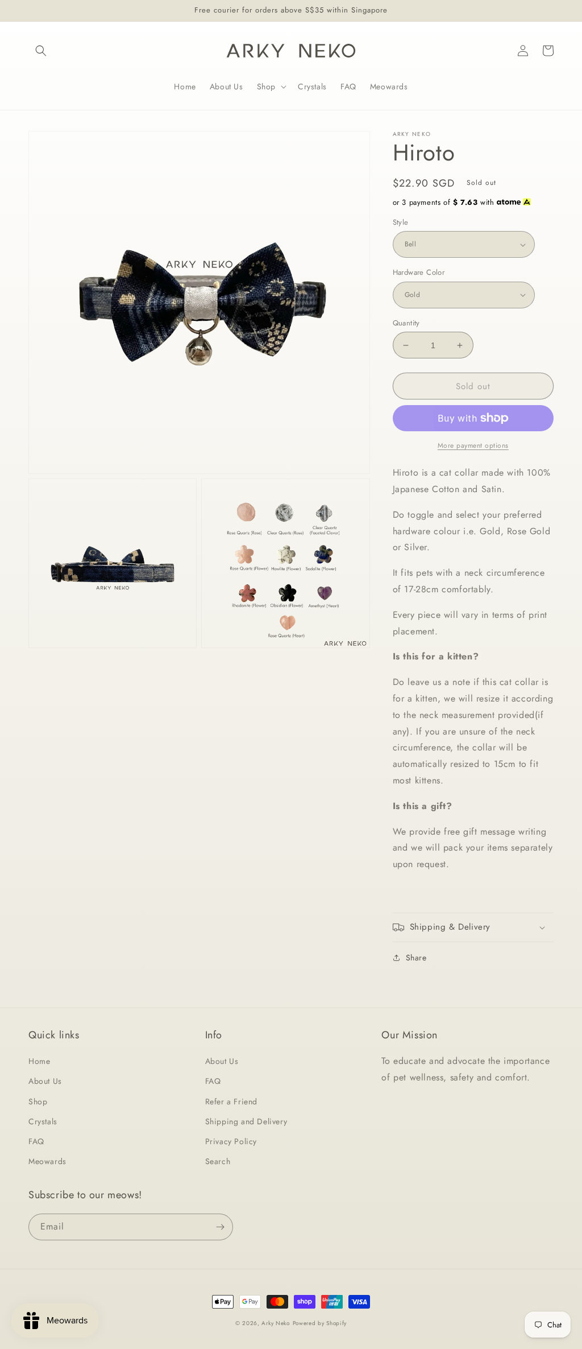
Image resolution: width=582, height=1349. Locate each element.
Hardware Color (419, 272)
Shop (37, 1101)
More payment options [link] (473, 445)
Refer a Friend (231, 1101)
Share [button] (416, 957)
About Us (45, 1081)
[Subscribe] (219, 1227)
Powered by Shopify (320, 1323)
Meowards (47, 1161)
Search (218, 1161)
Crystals (42, 1121)
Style (401, 222)
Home (39, 1061)
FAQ (36, 1141)
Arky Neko (275, 1323)
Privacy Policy (231, 1141)
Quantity (406, 322)
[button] (40, 50)
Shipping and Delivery (246, 1121)
